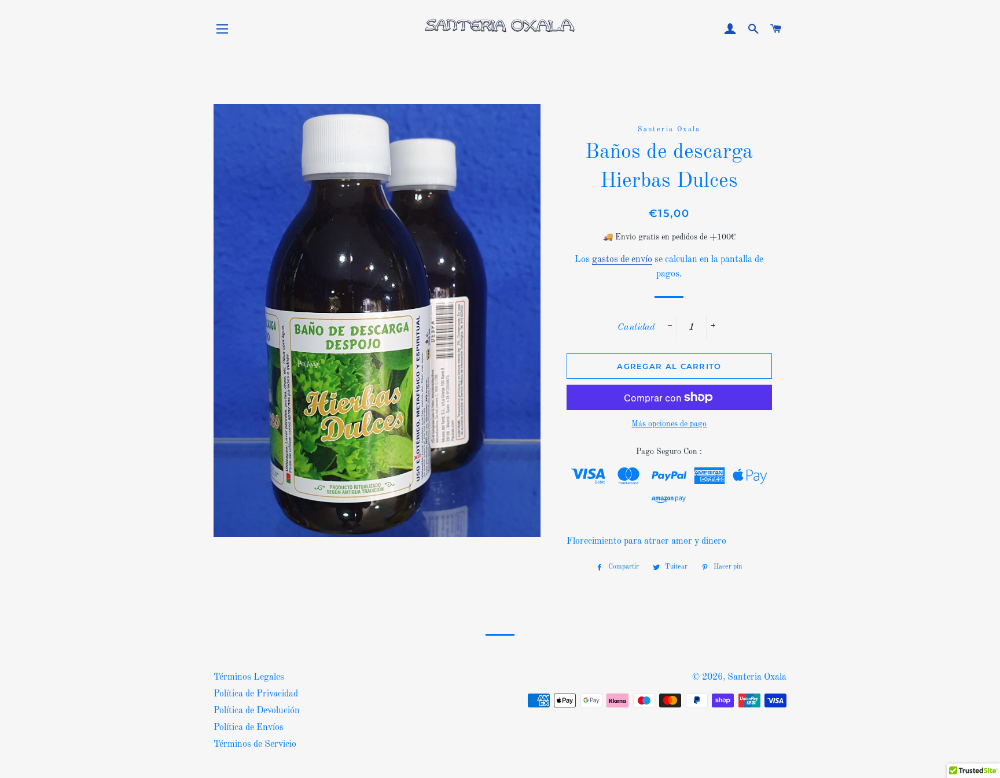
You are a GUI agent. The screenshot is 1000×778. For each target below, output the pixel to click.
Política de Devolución (257, 711)
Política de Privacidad (256, 694)
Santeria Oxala (756, 677)
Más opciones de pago (669, 424)
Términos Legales (249, 677)
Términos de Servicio (255, 744)
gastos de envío (622, 259)
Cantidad (636, 327)
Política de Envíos (249, 727)
